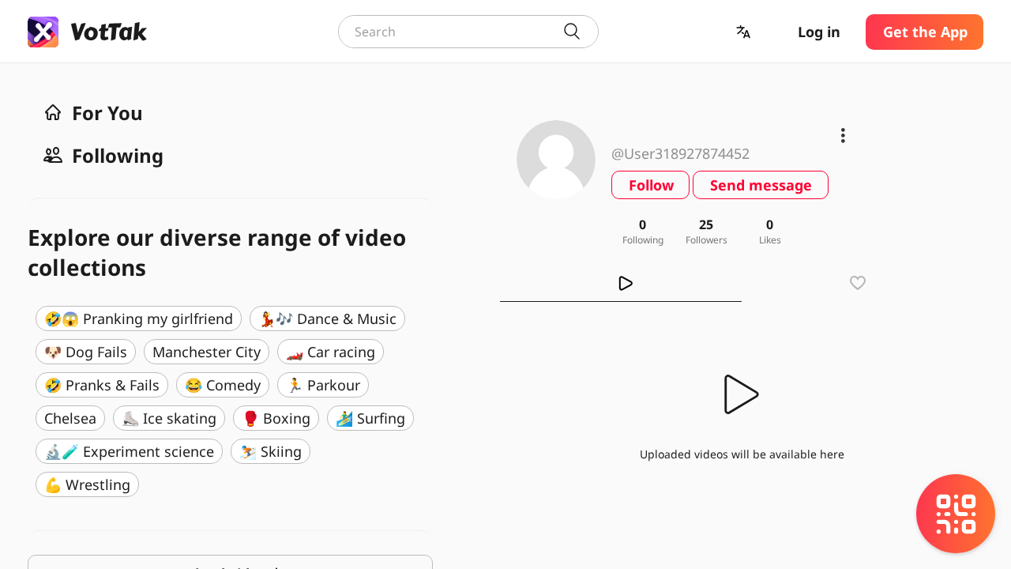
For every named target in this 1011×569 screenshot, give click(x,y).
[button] (745, 32)
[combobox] (468, 31)
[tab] (621, 283)
